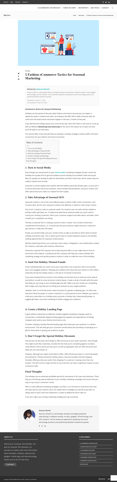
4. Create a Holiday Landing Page (37, 156)
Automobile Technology (88, 457)
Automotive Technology (88, 460)
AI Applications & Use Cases (88, 446)
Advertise (17, 2)
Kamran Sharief (42, 89)
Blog (12, 2)
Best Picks (95, 8)
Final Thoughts (31, 161)
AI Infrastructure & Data (88, 453)
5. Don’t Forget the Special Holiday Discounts (41, 158)
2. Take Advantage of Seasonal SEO (38, 151)
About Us (6, 2)
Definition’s (83, 8)
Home (74, 15)
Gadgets (105, 8)
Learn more (10, 464)
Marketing (81, 15)
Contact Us (25, 2)
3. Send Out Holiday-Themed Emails (38, 153)
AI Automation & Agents (87, 450)
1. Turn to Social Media (34, 148)
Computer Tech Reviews (30, 479)
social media (60, 172)
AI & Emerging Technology (49, 8)
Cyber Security (69, 8)
